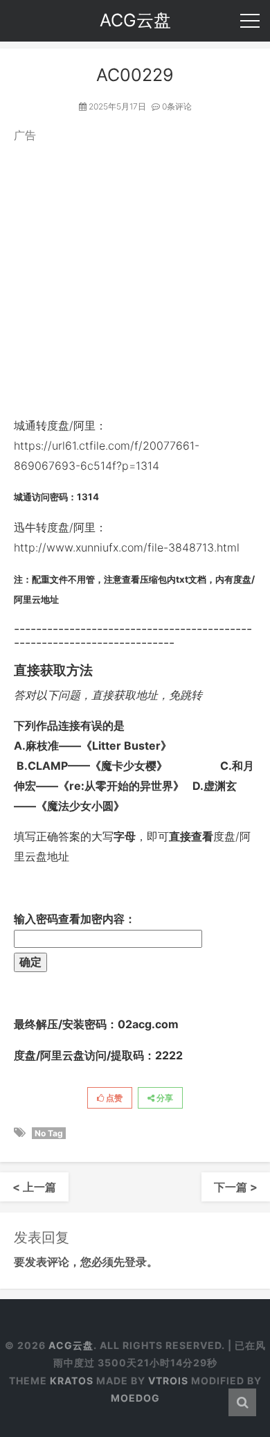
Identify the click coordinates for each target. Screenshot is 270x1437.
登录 (136, 1262)
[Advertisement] (135, 281)
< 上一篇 (34, 1187)
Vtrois (168, 1380)
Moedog (135, 1398)
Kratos (71, 1380)
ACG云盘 (70, 1345)
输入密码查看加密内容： (75, 919)
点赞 (113, 1098)
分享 (163, 1098)
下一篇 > (236, 1187)
